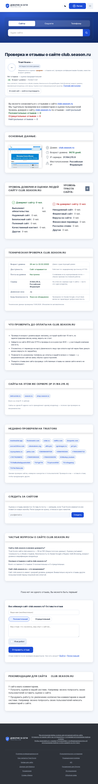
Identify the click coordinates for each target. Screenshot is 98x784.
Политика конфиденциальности (27, 754)
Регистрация (73, 656)
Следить (78, 515)
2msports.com (72, 441)
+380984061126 (45, 452)
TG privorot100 (53, 463)
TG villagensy (68, 463)
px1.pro (73, 446)
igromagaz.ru (61, 446)
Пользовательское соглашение (71, 754)
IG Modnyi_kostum (67, 457)
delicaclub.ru (15, 396)
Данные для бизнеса (27, 767)
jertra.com (31, 452)
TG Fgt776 (39, 463)
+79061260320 (33, 457)
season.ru (29, 396)
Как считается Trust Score (27, 758)
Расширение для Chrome (71, 767)
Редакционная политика (71, 758)
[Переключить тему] (65, 5)
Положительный (20, 619)
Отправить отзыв (21, 650)
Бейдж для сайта (27, 762)
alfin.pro (48, 446)
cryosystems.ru (16, 452)
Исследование (71, 771)
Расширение (27, 771)
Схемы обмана (27, 775)
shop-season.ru (43, 396)
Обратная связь (71, 775)
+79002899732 (78, 452)
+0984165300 (62, 452)
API (71, 762)
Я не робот (19, 641)
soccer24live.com (17, 446)
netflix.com (58, 441)
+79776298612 (16, 457)
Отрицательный (42, 619)
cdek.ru (47, 441)
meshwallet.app (16, 441)
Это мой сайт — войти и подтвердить (24, 91)
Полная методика (71, 85)
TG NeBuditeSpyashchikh (20, 463)
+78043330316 (49, 457)
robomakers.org (35, 446)
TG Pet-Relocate (16, 468)
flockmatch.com (33, 441)
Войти (62, 656)
